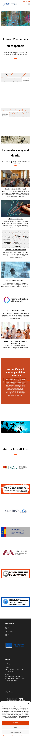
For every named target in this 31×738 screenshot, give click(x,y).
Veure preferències (15, 732)
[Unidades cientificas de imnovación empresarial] (15, 331)
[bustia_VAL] (15, 573)
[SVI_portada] (15, 239)
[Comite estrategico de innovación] (15, 178)
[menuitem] (24, 2)
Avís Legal (27, 735)
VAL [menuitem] (24, 1)
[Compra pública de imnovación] (15, 300)
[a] (15, 467)
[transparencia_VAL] (15, 489)
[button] (28, 703)
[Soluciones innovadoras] (15, 208)
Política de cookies (6, 735)
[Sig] (27, 382)
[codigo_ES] (15, 601)
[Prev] (4, 382)
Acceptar (15, 722)
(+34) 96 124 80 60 (9, 682)
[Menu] (28, 4)
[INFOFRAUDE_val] (15, 532)
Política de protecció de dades (17, 735)
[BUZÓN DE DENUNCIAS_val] (15, 552)
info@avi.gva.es (8, 664)
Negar (15, 727)
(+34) (9, 671)
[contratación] (15, 511)
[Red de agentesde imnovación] (15, 270)
